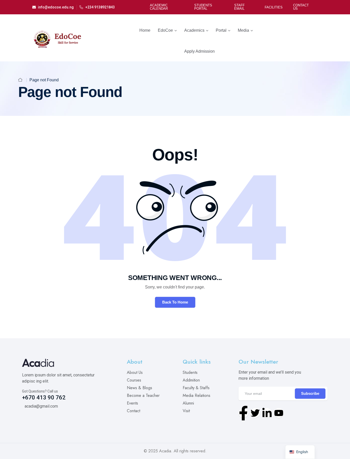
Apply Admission (199, 51)
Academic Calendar (159, 6)
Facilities (274, 7)
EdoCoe (165, 30)
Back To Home (175, 302)
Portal (221, 30)
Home (144, 30)
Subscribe (310, 393)
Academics (194, 30)
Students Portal (203, 6)
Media (243, 30)
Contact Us (301, 6)
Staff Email (239, 6)
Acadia (165, 451)
